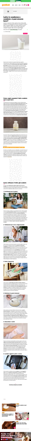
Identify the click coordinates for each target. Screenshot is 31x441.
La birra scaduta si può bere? (21, 406)
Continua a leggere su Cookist (15, 384)
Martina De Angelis (8, 31)
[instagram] (3, 439)
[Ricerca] (22, 5)
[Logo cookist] (6, 5)
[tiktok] (1, 439)
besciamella (10, 156)
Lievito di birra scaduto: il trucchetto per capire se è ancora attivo (7, 415)
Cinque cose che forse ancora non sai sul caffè (21, 423)
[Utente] (26, 5)
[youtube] (5, 439)
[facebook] (7, 439)
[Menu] (28, 5)
